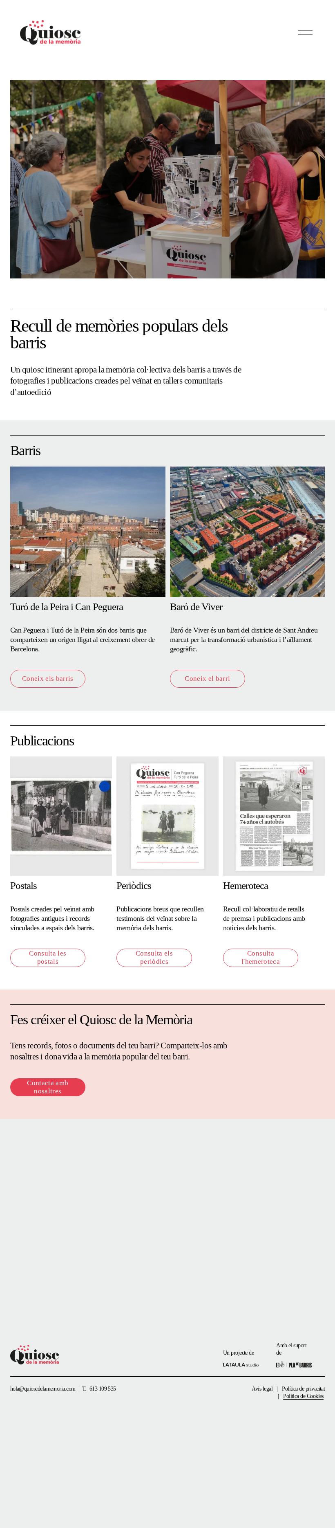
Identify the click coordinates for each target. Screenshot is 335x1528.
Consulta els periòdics (154, 957)
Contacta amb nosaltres (47, 1087)
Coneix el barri (207, 678)
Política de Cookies (303, 1396)
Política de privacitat (303, 1388)
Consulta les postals (47, 957)
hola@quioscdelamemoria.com (43, 1388)
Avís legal (262, 1388)
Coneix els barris (48, 678)
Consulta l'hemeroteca (260, 957)
